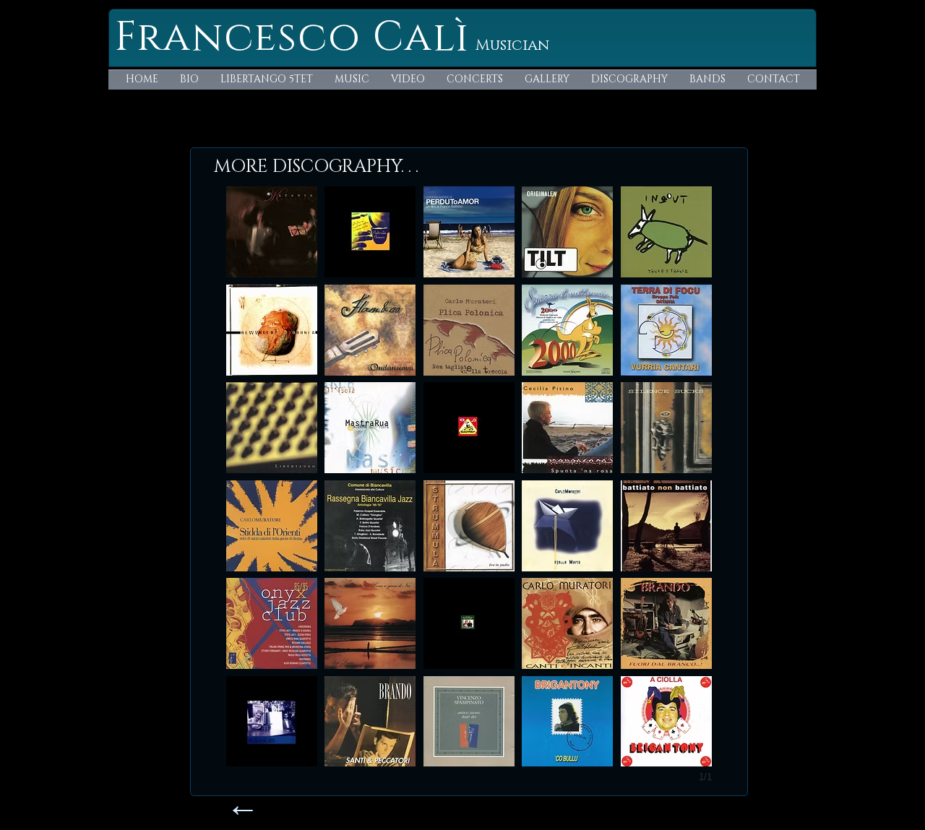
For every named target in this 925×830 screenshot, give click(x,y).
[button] (271, 231)
